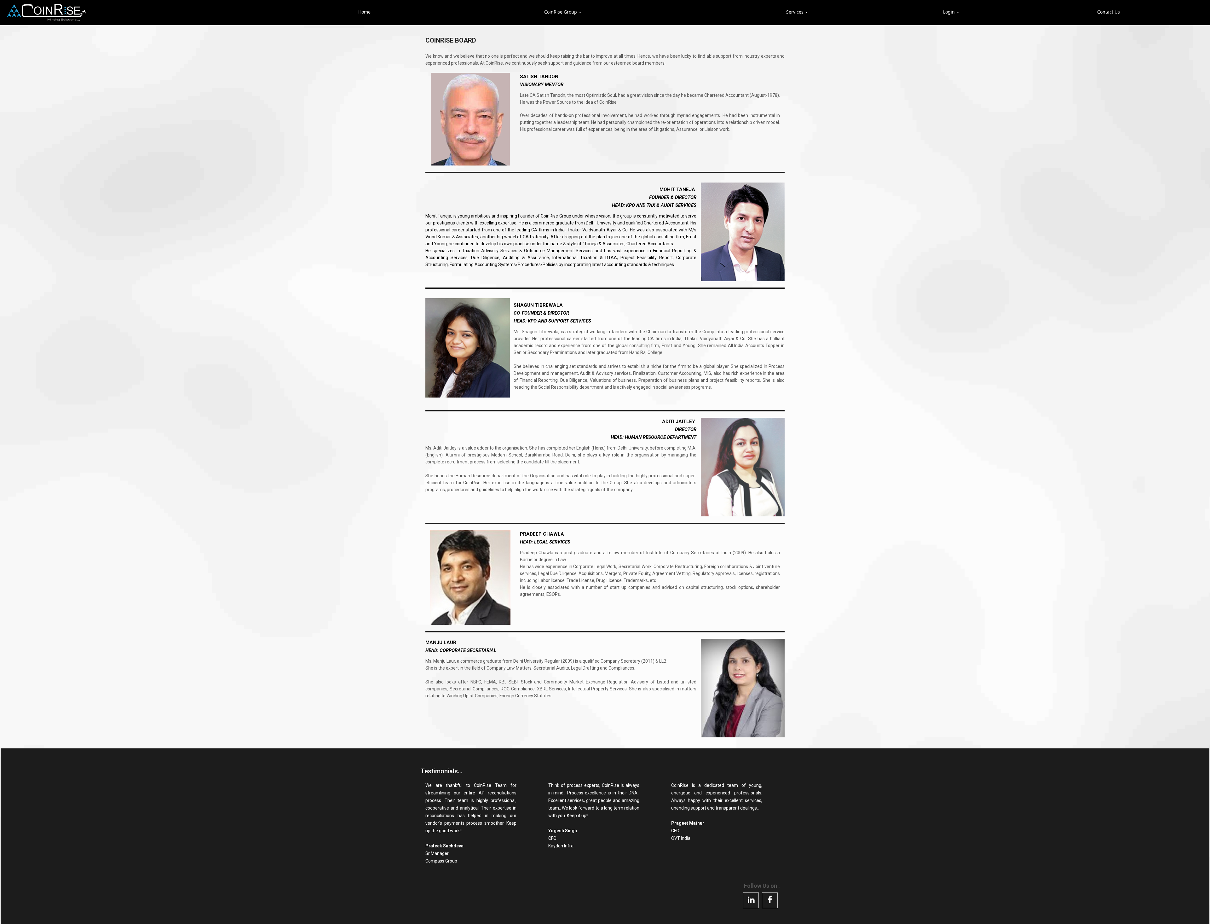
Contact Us (1108, 12)
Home (364, 12)
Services (795, 12)
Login (949, 12)
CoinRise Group (561, 12)
